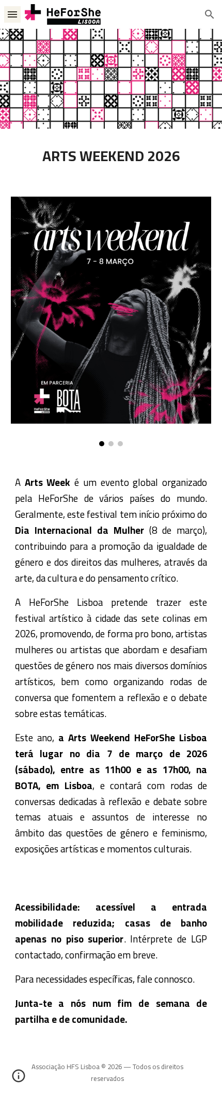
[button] (12, 14)
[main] (111, 156)
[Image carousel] (111, 322)
